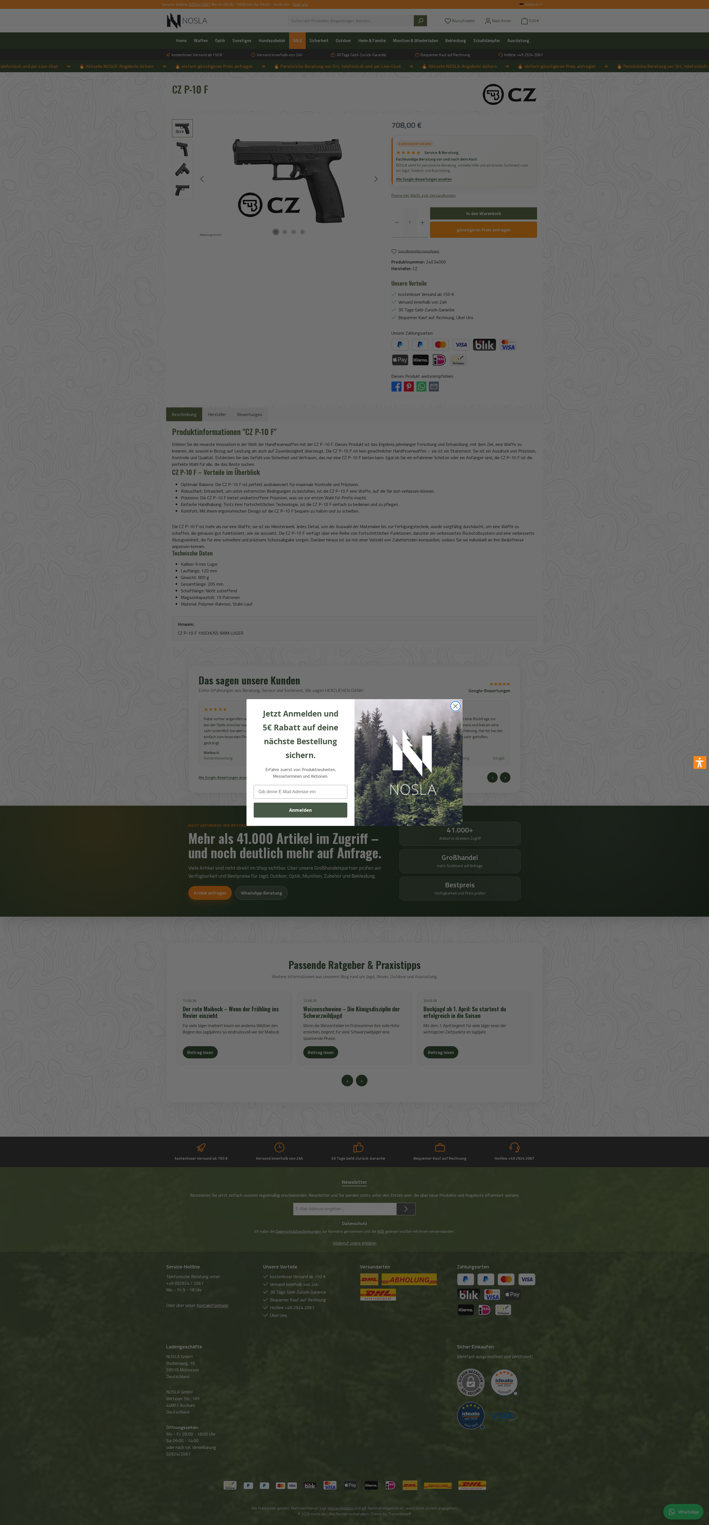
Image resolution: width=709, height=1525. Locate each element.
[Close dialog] (455, 706)
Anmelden (300, 810)
